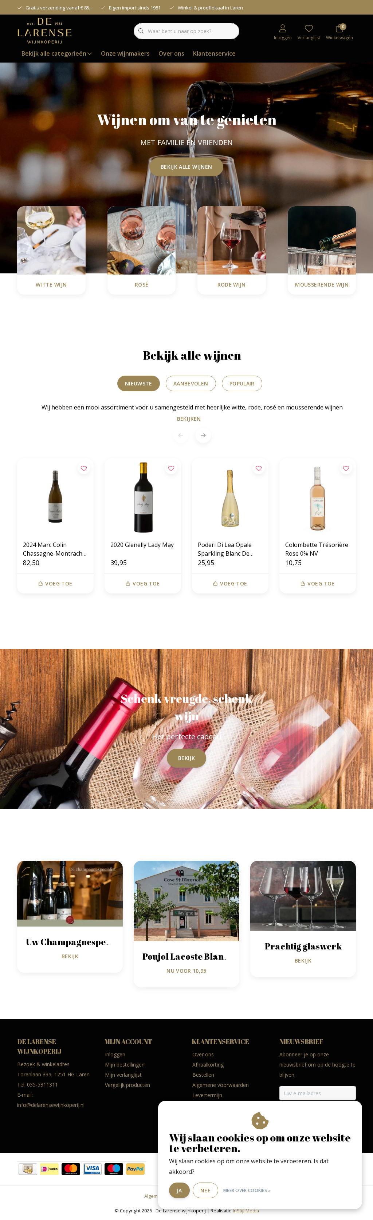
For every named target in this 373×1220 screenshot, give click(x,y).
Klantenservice (214, 53)
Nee (205, 1190)
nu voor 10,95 (186, 970)
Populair (242, 383)
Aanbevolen (190, 383)
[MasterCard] (71, 1169)
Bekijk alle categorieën (53, 53)
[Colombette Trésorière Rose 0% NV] (317, 496)
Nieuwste (138, 383)
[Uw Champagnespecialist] (70, 893)
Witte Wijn (51, 284)
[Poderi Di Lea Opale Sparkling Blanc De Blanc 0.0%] (230, 496)
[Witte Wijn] (51, 240)
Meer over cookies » (247, 1190)
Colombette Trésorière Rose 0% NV (316, 549)
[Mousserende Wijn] (322, 240)
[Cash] (28, 1169)
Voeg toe (58, 583)
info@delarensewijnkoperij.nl (51, 1104)
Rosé (141, 284)
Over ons (171, 53)
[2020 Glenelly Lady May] (143, 496)
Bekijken (189, 418)
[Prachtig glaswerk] (303, 895)
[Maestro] (114, 1169)
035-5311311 (42, 1084)
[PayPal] (135, 1169)
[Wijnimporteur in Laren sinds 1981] (44, 31)
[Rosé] (141, 240)
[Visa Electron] (92, 1169)
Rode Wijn (231, 284)
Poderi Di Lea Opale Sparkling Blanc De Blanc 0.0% (225, 549)
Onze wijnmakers (125, 53)
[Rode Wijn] (231, 240)
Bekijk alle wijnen (186, 166)
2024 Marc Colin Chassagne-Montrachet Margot (55, 549)
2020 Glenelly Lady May (142, 545)
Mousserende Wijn (322, 284)
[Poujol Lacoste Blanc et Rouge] (186, 900)
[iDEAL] (49, 1169)
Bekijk (186, 758)
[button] (203, 435)
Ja (179, 1190)
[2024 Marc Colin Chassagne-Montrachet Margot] (55, 496)
